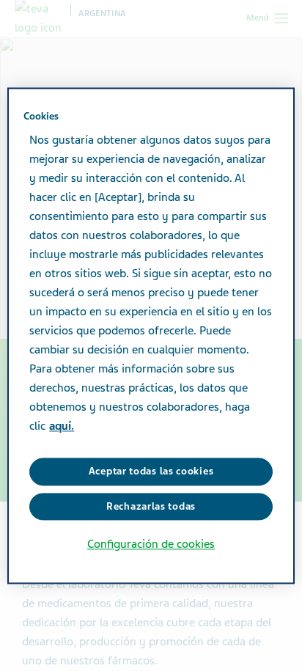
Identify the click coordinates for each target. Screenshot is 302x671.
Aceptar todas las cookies (151, 472)
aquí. (61, 426)
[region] (150, 335)
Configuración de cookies (151, 545)
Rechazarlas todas (151, 506)
